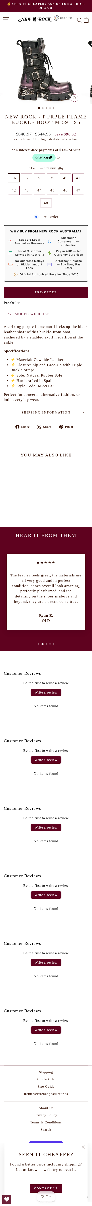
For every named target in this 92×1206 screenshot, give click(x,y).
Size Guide (46, 1086)
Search (46, 1129)
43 (27, 190)
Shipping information (46, 412)
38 (39, 178)
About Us (46, 1108)
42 (14, 190)
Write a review (45, 692)
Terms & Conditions (46, 1122)
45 (52, 190)
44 (39, 190)
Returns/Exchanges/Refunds (46, 1094)
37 (27, 178)
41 (78, 178)
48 (46, 203)
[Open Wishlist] (6, 1199)
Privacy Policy (46, 1115)
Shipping (39, 139)
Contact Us (46, 1079)
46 (65, 190)
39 (52, 178)
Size (43, 168)
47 (78, 190)
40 (65, 178)
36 (14, 178)
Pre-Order (46, 292)
